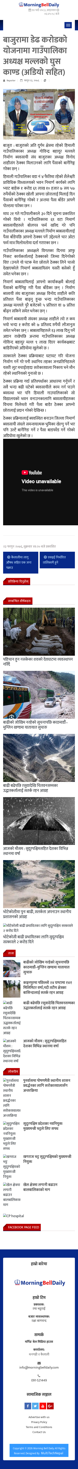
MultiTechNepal (52, 1453)
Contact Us (39, 1432)
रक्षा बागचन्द (39, 1321)
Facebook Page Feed (23, 1227)
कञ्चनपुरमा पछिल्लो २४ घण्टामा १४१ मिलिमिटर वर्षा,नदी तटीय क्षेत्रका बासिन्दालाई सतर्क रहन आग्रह (47, 988)
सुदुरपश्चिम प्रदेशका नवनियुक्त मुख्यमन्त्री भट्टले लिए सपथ (43, 1126)
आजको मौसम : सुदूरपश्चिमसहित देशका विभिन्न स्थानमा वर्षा (35, 851)
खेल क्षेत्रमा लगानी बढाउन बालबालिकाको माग (40, 1187)
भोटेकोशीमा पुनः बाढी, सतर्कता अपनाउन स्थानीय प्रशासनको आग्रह (37, 914)
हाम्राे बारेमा (39, 1264)
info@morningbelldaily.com (39, 1368)
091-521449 (39, 1381)
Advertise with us (39, 1417)
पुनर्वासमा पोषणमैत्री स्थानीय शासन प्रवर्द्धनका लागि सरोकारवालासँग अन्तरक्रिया (46, 1086)
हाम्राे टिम (39, 1298)
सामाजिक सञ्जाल (39, 1394)
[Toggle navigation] (68, 25)
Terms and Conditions (39, 1427)
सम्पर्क (39, 1335)
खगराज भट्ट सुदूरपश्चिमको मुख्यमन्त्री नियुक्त (47, 1159)
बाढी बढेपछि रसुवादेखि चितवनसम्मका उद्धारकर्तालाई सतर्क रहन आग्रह (30, 788)
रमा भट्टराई (39, 1309)
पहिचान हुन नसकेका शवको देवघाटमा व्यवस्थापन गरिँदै (38, 662)
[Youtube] (43, 1406)
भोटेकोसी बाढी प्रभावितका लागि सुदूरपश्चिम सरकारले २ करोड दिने (33, 940)
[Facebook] (28, 1406)
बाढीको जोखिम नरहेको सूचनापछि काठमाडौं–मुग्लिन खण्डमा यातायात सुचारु (35, 725)
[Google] (50, 1406)
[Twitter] (35, 1406)
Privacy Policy (39, 1422)
